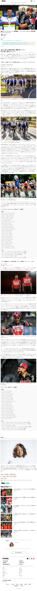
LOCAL (20, 564)
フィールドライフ (5, 569)
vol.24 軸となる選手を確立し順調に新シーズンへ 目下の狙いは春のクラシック (11, 40)
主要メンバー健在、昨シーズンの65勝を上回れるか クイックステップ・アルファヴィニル (15, 42)
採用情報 (26, 584)
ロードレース (6, 474)
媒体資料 (21, 584)
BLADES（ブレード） (5, 573)
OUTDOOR (5, 561)
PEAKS (3, 568)
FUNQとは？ (7, 584)
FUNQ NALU (20, 572)
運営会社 (17, 584)
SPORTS (21, 561)
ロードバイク (14, 476)
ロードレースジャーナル (12, 474)
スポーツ (8, 476)
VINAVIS (20, 568)
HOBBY (4, 562)
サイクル (4, 476)
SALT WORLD (20, 569)
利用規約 (30, 584)
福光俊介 (17, 542)
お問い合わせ (13, 584)
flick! (19, 573)
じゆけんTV (4, 574)
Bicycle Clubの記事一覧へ (18, 552)
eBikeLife (4, 575)
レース (11, 476)
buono (20, 574)
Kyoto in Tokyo (21, 575)
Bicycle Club (4, 4)
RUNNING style (4, 572)
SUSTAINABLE (6, 564)
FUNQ (3, 567)
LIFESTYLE (21, 562)
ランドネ (20, 567)
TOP (1, 4)
